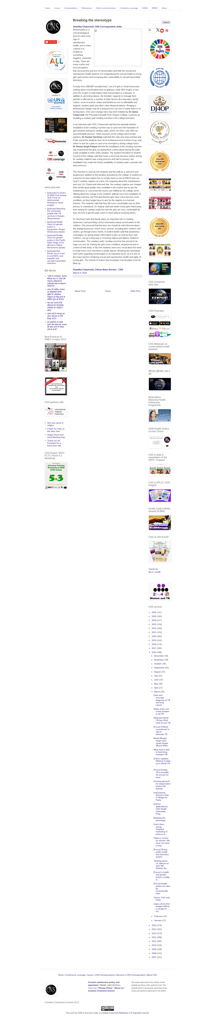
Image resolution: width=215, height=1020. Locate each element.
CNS (80, 1013)
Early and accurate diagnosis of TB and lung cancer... (162, 700)
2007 (154, 957)
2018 (154, 644)
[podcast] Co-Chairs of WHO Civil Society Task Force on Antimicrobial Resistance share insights (56, 199)
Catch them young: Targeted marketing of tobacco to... (160, 829)
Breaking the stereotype (160, 819)
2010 (154, 945)
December (159, 656)
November (159, 660)
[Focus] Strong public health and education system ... (161, 853)
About (164, 8)
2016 (154, 652)
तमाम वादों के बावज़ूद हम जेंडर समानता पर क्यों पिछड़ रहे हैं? (56, 316)
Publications (86, 8)
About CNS (152, 975)
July (156, 676)
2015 (154, 925)
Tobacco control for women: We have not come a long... (162, 842)
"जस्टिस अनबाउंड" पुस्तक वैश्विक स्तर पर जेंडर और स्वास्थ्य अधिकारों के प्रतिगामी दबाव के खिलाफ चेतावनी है (57, 281)
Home (47, 8)
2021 (154, 632)
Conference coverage (129, 8)
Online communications (106, 8)
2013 (154, 933)
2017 (154, 648)
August (157, 672)
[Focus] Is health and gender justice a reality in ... (162, 876)
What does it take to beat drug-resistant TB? (162, 752)
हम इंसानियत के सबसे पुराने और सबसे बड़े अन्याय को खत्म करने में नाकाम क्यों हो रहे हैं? (57, 326)
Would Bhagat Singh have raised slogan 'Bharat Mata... (161, 742)
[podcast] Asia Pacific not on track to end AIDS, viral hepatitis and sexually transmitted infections (56, 257)
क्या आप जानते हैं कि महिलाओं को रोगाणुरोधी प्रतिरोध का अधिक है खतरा (55, 306)
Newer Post (80, 291)
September (159, 667)
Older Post (135, 291)
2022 (154, 628)
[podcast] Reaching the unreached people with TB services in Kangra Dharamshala (56, 213)
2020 (154, 636)
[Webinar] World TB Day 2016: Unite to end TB (162, 720)
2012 (154, 937)
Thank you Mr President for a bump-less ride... (55, 443)
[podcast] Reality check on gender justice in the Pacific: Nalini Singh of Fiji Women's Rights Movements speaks (56, 241)
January (158, 920)
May (156, 684)
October (158, 664)
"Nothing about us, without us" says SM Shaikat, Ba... (161, 864)
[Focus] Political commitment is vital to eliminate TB (161, 730)
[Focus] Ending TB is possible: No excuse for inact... (161, 773)
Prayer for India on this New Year (55, 430)
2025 (154, 616)
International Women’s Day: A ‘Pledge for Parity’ (161, 796)
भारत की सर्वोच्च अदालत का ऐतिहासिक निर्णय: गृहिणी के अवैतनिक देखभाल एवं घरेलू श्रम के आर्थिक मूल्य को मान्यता (56, 294)
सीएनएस (155, 8)
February (158, 916)
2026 (154, 612)
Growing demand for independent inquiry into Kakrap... (162, 785)
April (156, 688)
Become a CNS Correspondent (130, 975)
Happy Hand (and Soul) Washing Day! (56, 436)
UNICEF (90, 86)
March (157, 691)
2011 (154, 941)
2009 (154, 949)
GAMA (145, 8)
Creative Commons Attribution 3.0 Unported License (125, 1013)
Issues (57, 8)
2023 (154, 624)
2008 (154, 953)
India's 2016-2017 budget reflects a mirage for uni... (162, 907)
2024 (154, 620)
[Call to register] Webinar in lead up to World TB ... (162, 762)
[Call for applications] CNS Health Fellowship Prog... (160, 809)
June (156, 679)
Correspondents (70, 8)
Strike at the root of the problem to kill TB (161, 711)
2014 (154, 929)
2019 (154, 640)
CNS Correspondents (105, 975)
